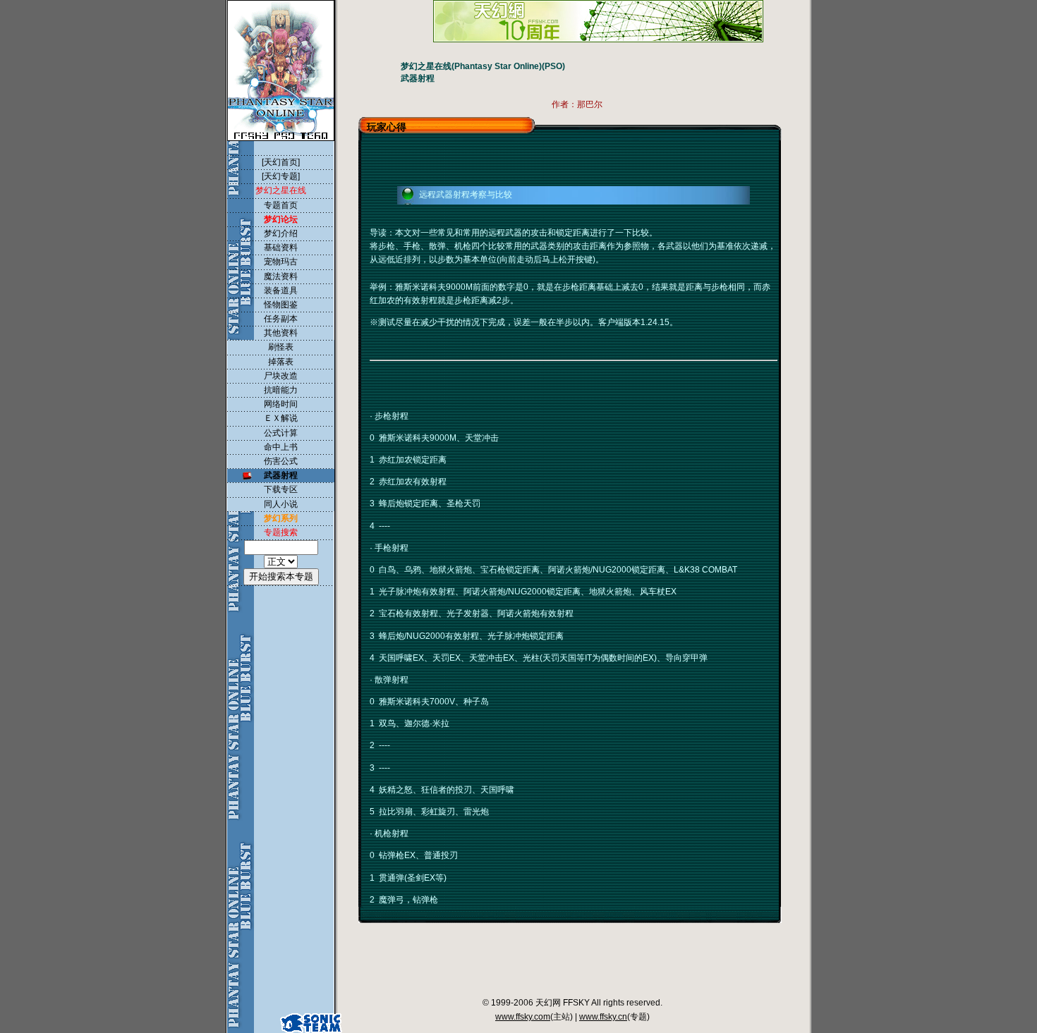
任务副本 (281, 319)
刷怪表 (280, 347)
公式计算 (281, 433)
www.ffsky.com (522, 1017)
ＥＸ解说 (281, 418)
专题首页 (281, 205)
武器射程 (281, 475)
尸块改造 (281, 376)
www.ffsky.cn (603, 1017)
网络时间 (281, 404)
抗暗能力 (281, 390)
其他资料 (281, 333)
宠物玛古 (281, 262)
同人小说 (281, 504)
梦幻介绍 (281, 233)
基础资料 (281, 247)
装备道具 (281, 290)
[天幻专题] (281, 176)
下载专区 (281, 489)
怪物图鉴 (281, 305)
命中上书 (281, 447)
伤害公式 (281, 461)
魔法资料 (281, 276)
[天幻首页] (281, 162)
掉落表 (280, 362)
